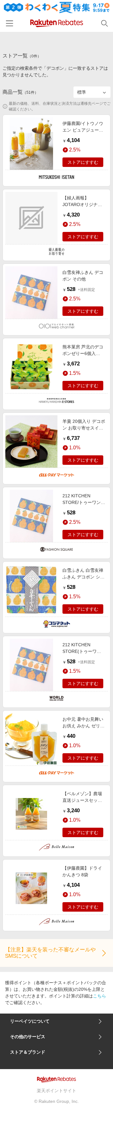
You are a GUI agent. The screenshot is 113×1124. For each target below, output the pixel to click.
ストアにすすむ (82, 162)
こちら (99, 995)
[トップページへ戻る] (56, 23)
